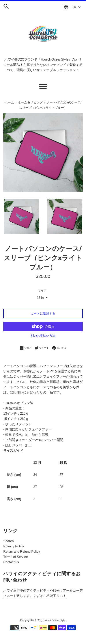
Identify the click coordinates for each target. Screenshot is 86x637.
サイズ (42, 290)
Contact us (11, 562)
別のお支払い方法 (43, 335)
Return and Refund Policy (21, 551)
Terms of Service (15, 557)
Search (8, 541)
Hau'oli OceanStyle (54, 620)
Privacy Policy (13, 546)
